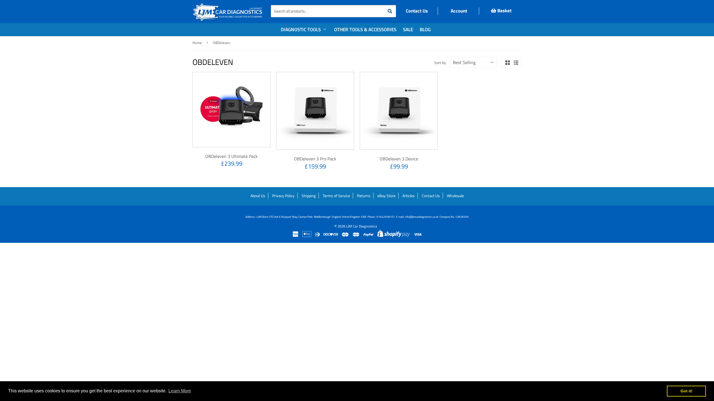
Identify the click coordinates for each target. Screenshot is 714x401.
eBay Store (386, 196)
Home (197, 42)
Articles (408, 196)
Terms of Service (336, 196)
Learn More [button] (179, 390)
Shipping (308, 196)
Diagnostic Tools (301, 29)
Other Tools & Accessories (365, 29)
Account (458, 10)
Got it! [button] (687, 391)
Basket (504, 10)
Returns (363, 196)
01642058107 (386, 217)
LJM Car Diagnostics (361, 226)
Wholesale (455, 196)
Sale (408, 29)
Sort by (440, 62)
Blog (425, 29)
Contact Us (417, 10)
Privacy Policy (283, 196)
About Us (257, 196)
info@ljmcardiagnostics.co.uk (421, 217)
